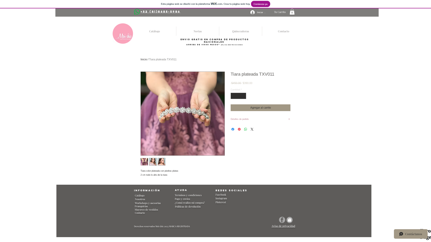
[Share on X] (252, 129)
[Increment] (243, 96)
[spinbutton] (238, 96)
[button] (292, 12)
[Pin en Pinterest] (239, 129)
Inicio (144, 59)
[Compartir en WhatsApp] (246, 129)
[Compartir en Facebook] (233, 129)
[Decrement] (233, 96)
